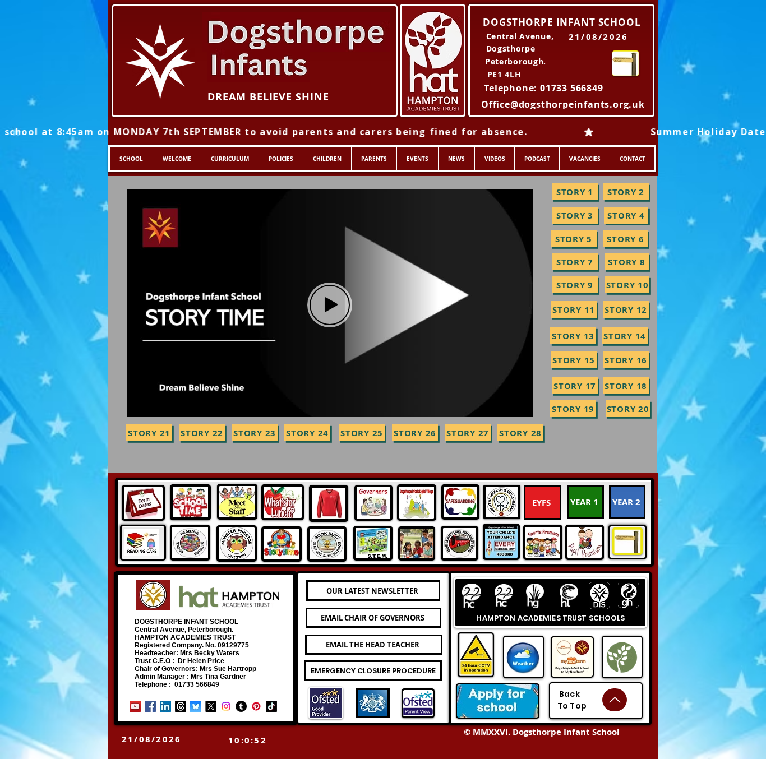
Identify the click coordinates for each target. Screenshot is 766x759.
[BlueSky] (195, 706)
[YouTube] (135, 706)
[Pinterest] (256, 706)
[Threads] (180, 706)
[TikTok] (271, 706)
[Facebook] (150, 706)
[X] (210, 706)
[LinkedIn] (165, 706)
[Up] (614, 699)
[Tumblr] (241, 706)
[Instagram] (226, 706)
